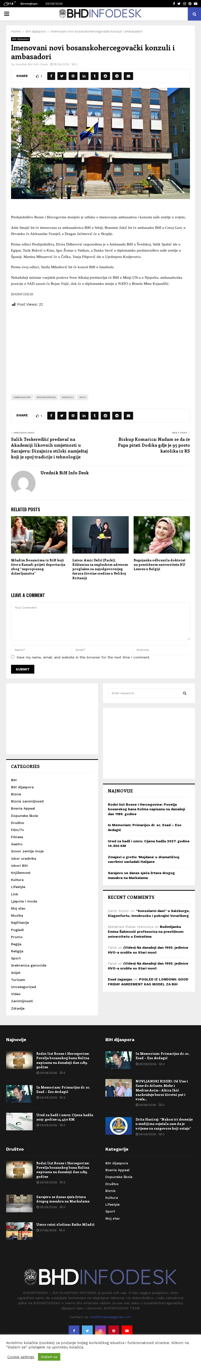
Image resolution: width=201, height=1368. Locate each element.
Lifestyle (18, 887)
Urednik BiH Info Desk (32, 64)
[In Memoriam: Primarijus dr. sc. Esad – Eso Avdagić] (19, 1094)
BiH (14, 780)
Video (16, 994)
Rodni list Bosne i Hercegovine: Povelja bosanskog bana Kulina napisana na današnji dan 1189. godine (146, 809)
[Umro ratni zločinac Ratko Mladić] (19, 1231)
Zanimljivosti (22, 1001)
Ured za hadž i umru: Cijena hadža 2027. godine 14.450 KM (64, 1117)
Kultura (17, 880)
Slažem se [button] (49, 1357)
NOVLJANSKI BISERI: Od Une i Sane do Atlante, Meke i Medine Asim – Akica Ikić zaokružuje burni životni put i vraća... (162, 1090)
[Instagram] (100, 1330)
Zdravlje (18, 1008)
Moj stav (18, 908)
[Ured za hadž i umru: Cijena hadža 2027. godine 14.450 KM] (19, 1121)
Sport (16, 958)
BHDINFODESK (46, 397)
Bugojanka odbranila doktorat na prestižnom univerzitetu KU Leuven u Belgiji (159, 564)
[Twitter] (87, 1330)
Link (14, 894)
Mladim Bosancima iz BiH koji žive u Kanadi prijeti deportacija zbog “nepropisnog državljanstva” (38, 567)
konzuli (67, 397)
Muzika (17, 915)
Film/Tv (17, 830)
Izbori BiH (19, 866)
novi (82, 397)
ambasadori (22, 397)
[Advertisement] (100, 347)
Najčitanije (20, 922)
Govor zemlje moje (27, 851)
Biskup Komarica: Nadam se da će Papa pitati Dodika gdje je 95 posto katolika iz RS (154, 445)
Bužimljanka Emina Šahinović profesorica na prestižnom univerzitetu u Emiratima (145, 931)
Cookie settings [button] (20, 1357)
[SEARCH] (184, 693)
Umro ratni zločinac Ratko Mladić (65, 1224)
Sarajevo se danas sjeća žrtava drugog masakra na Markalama (62, 1198)
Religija (17, 951)
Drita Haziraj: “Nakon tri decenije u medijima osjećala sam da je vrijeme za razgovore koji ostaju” (164, 1123)
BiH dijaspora (20, 39)
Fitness (17, 837)
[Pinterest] (113, 1330)
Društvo (17, 823)
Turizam (18, 980)
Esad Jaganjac (120, 979)
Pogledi (17, 930)
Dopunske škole (24, 816)
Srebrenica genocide (28, 965)
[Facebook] (74, 1330)
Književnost (20, 873)
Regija (16, 944)
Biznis (16, 794)
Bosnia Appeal (23, 808)
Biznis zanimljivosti (27, 801)
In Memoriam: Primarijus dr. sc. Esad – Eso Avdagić (63, 1089)
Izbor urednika (23, 858)
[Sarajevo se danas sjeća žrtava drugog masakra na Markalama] (19, 1203)
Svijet (15, 973)
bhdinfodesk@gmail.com (110, 1317)
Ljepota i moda (24, 901)
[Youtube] (127, 1330)
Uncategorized (23, 987)
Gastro (17, 844)
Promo (17, 937)
